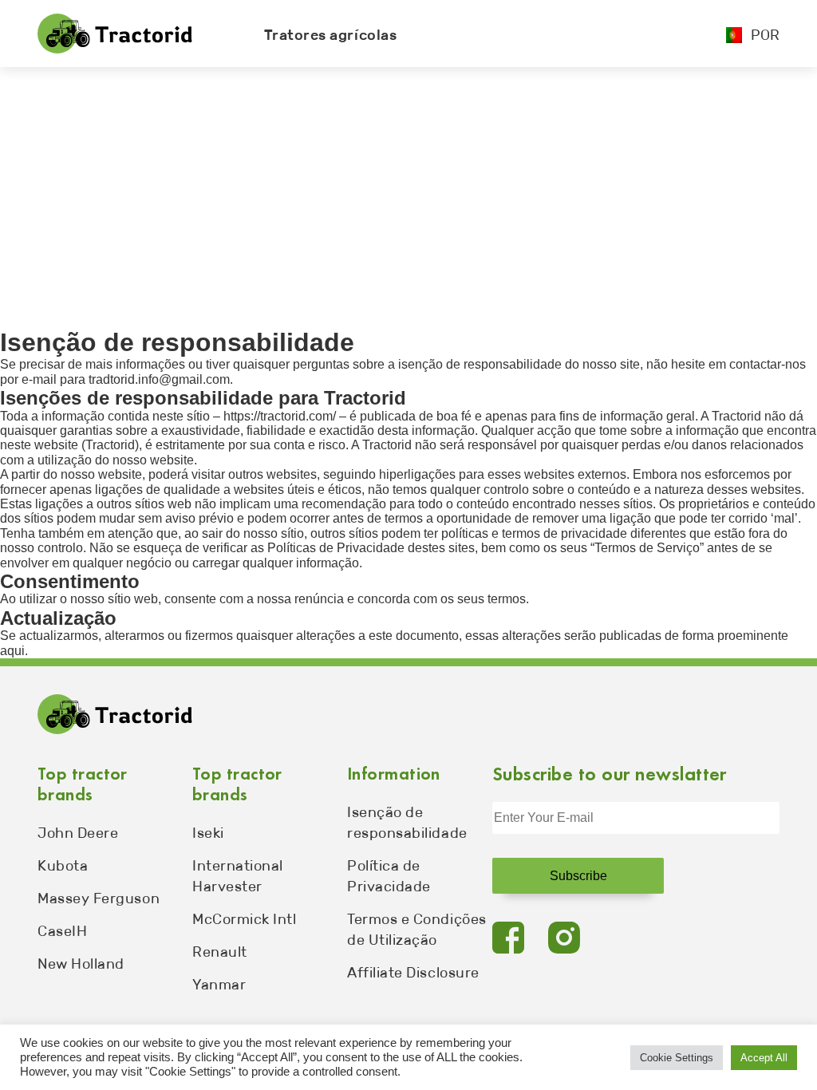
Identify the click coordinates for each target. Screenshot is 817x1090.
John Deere (77, 833)
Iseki (208, 833)
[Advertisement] (408, 186)
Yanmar (219, 984)
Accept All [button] (763, 1058)
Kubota (62, 866)
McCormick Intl (244, 919)
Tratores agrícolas (330, 35)
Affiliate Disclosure (413, 972)
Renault (219, 952)
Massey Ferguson (98, 898)
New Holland (80, 964)
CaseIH (62, 931)
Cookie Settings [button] (676, 1058)
